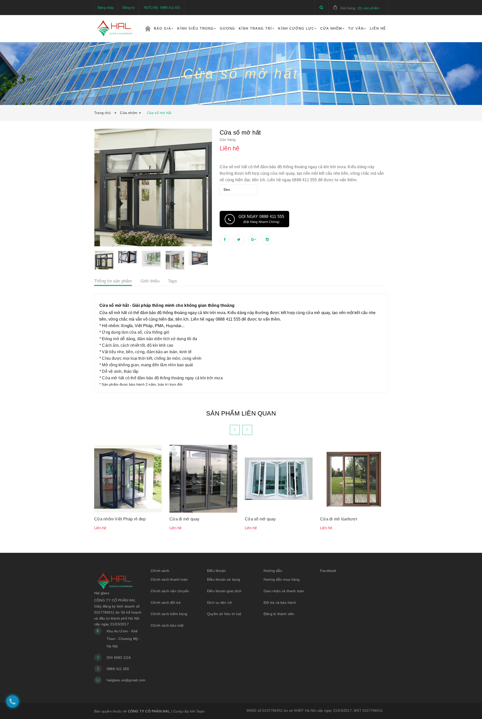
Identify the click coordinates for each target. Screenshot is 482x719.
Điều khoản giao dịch (224, 591)
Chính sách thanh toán (169, 579)
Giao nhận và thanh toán (284, 591)
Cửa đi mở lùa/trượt (338, 519)
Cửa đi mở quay (184, 519)
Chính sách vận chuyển (170, 591)
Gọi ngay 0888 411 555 (261, 219)
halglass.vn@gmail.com (125, 680)
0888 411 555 (118, 669)
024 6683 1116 (119, 657)
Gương (227, 28)
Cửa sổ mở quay (260, 519)
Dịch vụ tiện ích (219, 603)
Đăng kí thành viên (279, 614)
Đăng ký (129, 8)
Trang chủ (147, 28)
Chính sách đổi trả (166, 603)
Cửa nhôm (128, 113)
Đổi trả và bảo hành (280, 603)
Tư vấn (356, 28)
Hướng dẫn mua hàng (282, 579)
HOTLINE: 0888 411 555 (162, 8)
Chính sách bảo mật (167, 625)
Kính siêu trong (195, 28)
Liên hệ (378, 28)
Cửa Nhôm (331, 28)
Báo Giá (162, 28)
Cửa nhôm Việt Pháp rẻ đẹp (120, 519)
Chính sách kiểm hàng (169, 614)
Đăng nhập (106, 8)
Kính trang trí (255, 28)
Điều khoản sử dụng (223, 579)
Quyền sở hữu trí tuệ (224, 614)
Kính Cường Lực (296, 28)
